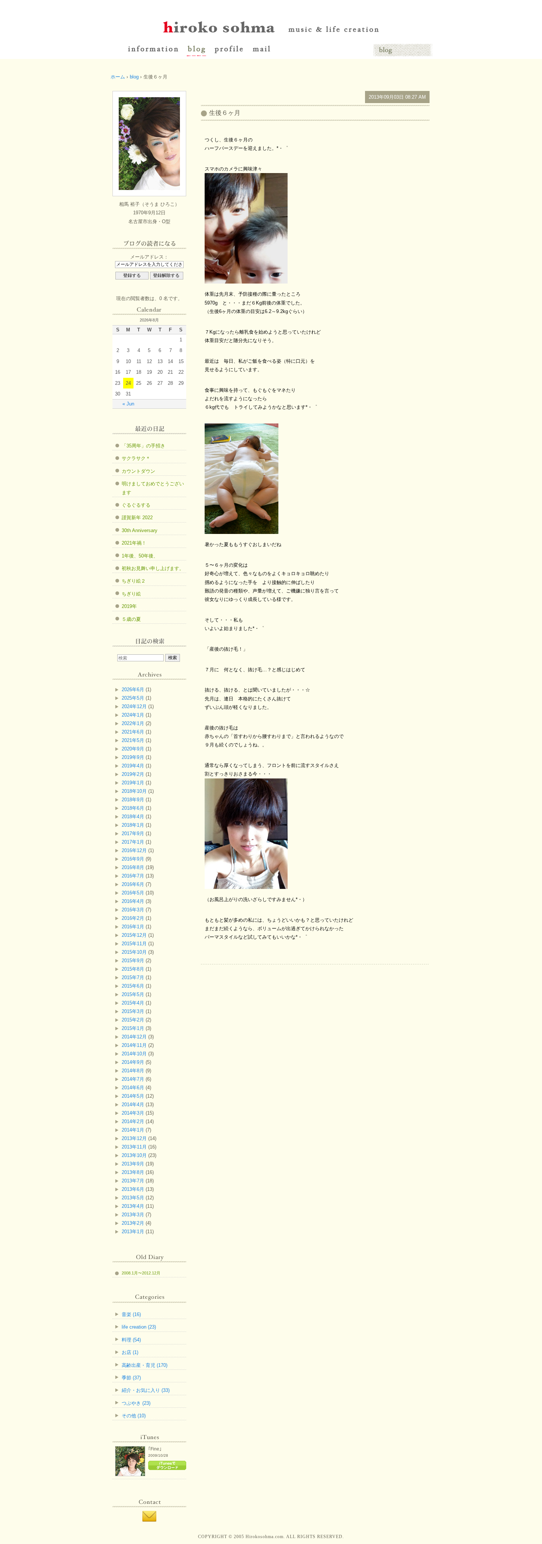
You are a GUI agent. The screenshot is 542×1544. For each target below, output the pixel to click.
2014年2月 (133, 1121)
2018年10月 (134, 791)
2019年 (129, 606)
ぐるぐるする (136, 505)
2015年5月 (133, 994)
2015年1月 (133, 1028)
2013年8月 (133, 1172)
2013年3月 (133, 1214)
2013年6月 (133, 1189)
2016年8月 (133, 867)
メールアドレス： (149, 257)
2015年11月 (134, 943)
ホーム (118, 77)
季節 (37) (131, 1378)
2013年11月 (134, 1147)
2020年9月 (133, 749)
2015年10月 (134, 952)
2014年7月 (133, 1079)
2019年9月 (133, 757)
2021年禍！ (134, 543)
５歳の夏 (131, 619)
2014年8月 (133, 1070)
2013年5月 (133, 1197)
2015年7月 (133, 977)
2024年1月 (133, 715)
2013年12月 (134, 1138)
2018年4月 (133, 816)
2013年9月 (133, 1164)
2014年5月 (133, 1096)
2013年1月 (133, 1231)
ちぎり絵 (131, 594)
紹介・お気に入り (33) (146, 1390)
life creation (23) (139, 1327)
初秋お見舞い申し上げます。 (153, 568)
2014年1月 (133, 1130)
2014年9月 (133, 1062)
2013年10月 (134, 1155)
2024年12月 (134, 706)
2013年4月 (133, 1206)
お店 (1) (130, 1352)
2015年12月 (134, 935)
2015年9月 (133, 960)
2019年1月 (133, 782)
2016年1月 (133, 926)
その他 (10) (134, 1415)
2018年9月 (133, 799)
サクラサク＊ (136, 458)
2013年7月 (133, 1181)
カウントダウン (138, 471)
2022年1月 (133, 723)
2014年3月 (133, 1113)
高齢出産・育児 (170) (144, 1365)
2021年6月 (133, 732)
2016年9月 (133, 859)
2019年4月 (133, 766)
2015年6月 (133, 986)
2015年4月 (133, 1003)
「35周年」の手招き (143, 446)
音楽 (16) (131, 1314)
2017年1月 (133, 842)
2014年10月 (134, 1053)
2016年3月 (133, 909)
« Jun (128, 404)
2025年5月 (133, 698)
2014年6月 (133, 1087)
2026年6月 (133, 689)
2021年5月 (133, 740)
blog (134, 77)
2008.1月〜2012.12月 (141, 1273)
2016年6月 (133, 884)
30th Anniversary (139, 530)
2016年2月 (133, 918)
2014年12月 (134, 1037)
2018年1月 (133, 825)
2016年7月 (133, 876)
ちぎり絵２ (134, 581)
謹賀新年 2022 (137, 517)
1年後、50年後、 (140, 556)
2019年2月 (133, 774)
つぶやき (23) (136, 1403)
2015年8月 (133, 969)
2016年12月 (134, 850)
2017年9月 (133, 833)
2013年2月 (133, 1223)
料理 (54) (131, 1340)
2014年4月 (133, 1104)
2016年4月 (133, 901)
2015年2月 (133, 1020)
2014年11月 (134, 1045)
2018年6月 (133, 808)
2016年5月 (133, 893)
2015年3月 (133, 1011)
